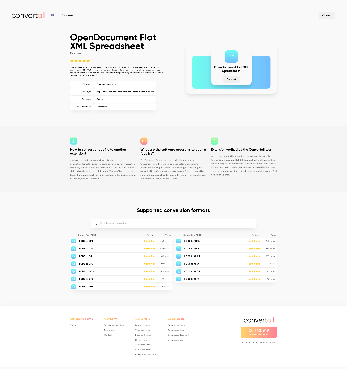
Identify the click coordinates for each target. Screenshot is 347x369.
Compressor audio (176, 340)
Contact (108, 335)
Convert (327, 15)
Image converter (142, 325)
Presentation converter (145, 355)
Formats (74, 325)
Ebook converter (142, 340)
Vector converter (142, 350)
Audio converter (142, 345)
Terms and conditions (114, 325)
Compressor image (176, 325)
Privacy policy (110, 330)
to (86, 241)
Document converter (107, 84)
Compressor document (178, 335)
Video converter (142, 330)
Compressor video (176, 330)
